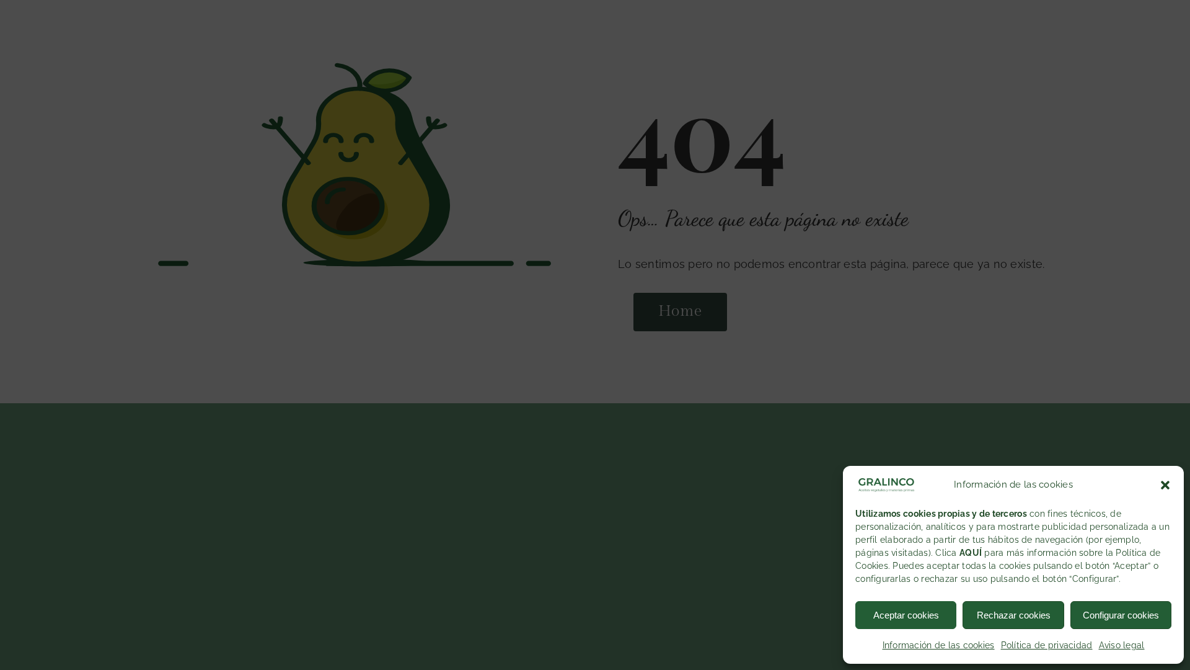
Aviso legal (1122, 645)
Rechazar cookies (1014, 615)
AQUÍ (970, 553)
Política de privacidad (1047, 645)
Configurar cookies (1121, 615)
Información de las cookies (939, 645)
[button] (1165, 485)
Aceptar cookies (906, 615)
